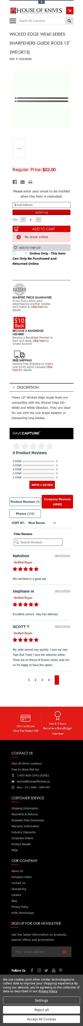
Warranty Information (25, 826)
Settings (41, 1000)
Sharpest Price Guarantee (27, 820)
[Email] (22, 182)
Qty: (15, 219)
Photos (25, 513)
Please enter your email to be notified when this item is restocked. (41, 193)
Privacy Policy (48, 991)
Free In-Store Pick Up (25, 769)
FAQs (14, 850)
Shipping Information (24, 808)
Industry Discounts (23, 832)
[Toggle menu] (13, 20)
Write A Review (42, 485)
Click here (37, 306)
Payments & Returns (24, 814)
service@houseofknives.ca (33, 781)
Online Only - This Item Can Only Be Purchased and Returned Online (39, 258)
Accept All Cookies (41, 1019)
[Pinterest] (61, 971)
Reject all (41, 1009)
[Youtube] (54, 971)
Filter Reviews (23, 534)
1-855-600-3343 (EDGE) (33, 775)
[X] (46, 971)
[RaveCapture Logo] (26, 433)
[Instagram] (39, 971)
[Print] (30, 182)
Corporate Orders (22, 838)
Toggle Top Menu (41, 2)
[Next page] (57, 680)
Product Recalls (20, 844)
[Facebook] (15, 182)
